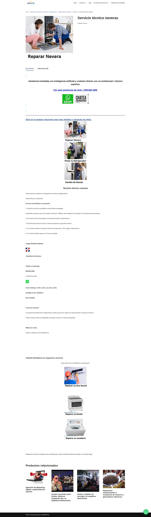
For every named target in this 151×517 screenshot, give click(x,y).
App (90, 3)
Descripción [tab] (30, 68)
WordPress (45, 515)
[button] (70, 19)
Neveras (75, 12)
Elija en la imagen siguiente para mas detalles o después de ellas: (58, 119)
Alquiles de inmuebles (118, 3)
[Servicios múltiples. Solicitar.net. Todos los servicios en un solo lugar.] (31, 3)
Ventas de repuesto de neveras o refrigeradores (43, 12)
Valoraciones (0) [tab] (43, 68)
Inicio (75, 3)
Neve (27, 515)
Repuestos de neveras (65, 12)
